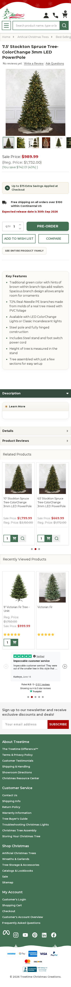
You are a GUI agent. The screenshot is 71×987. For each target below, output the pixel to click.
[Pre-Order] (14, 538)
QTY (8, 226)
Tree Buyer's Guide (14, 818)
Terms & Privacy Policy (17, 754)
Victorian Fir (45, 607)
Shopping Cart (12, 905)
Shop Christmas (15, 846)
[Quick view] (22, 538)
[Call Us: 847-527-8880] (55, 15)
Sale (5, 876)
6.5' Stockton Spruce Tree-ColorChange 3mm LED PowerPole (52, 502)
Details (7, 431)
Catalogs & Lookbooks (17, 870)
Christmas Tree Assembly (19, 830)
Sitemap (7, 882)
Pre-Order (47, 226)
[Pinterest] (34, 935)
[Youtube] (25, 935)
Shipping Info (11, 801)
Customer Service (17, 788)
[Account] (46, 15)
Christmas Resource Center (20, 778)
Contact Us (9, 795)
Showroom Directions (17, 772)
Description (11, 393)
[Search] (64, 25)
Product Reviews (15, 441)
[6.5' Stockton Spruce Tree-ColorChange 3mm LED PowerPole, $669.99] (53, 479)
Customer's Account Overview (22, 917)
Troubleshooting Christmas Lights (25, 824)
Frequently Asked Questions (21, 923)
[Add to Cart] (14, 642)
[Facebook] (53, 935)
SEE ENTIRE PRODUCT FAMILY (24, 250)
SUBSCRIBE (58, 724)
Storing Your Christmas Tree (21, 836)
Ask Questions (55, 63)
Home (6, 37)
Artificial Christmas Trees (19, 853)
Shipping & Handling (16, 766)
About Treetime (15, 742)
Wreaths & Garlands (15, 859)
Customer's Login (14, 899)
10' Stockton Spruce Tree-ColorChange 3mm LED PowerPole (17, 502)
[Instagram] (15, 935)
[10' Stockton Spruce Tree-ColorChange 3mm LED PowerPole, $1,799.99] (18, 479)
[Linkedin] (44, 935)
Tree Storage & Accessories (20, 865)
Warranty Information (16, 813)
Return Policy (11, 807)
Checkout (8, 911)
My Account (12, 892)
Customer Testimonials (17, 760)
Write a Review (34, 63)
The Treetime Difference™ (20, 749)
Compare (53, 238)
